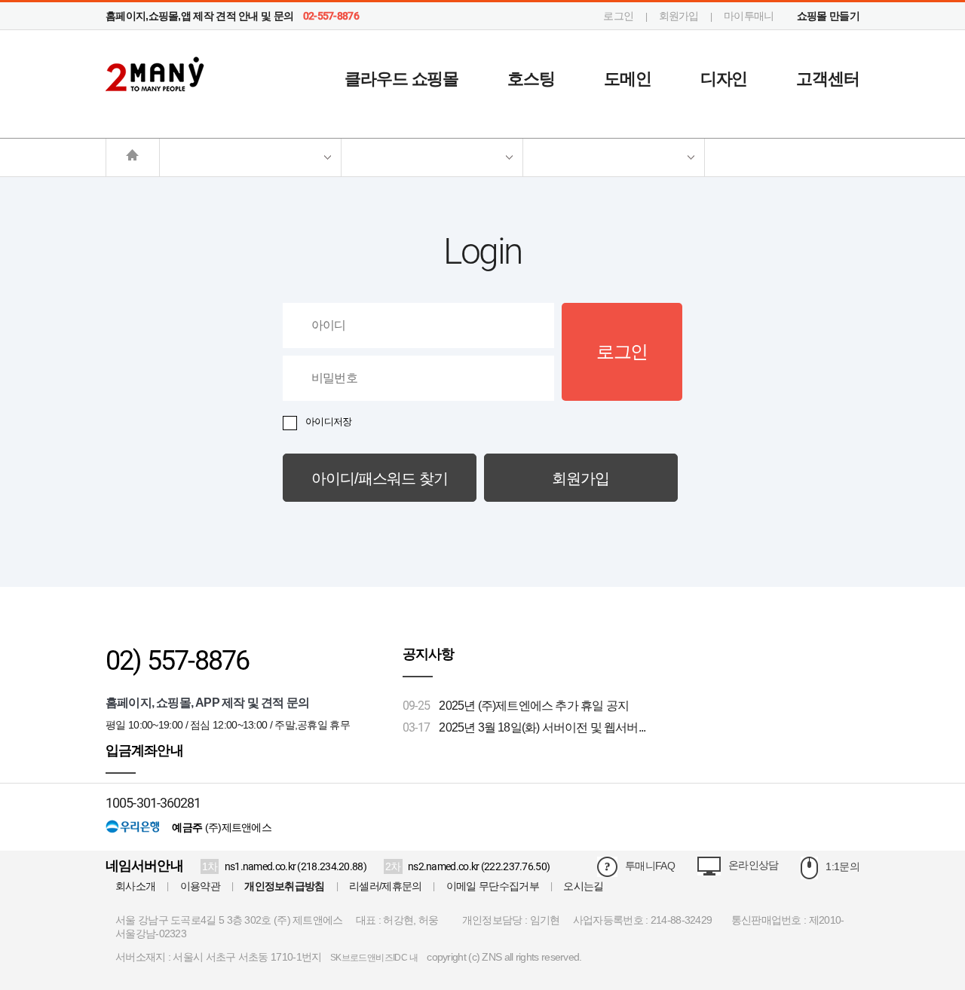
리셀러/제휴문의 (385, 886)
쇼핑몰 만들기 (828, 16)
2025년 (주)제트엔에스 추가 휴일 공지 (534, 705)
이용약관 (200, 886)
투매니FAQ (650, 866)
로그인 (618, 16)
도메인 (627, 78)
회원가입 (679, 16)
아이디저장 (328, 421)
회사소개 (135, 886)
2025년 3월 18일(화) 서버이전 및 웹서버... (542, 727)
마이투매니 (749, 16)
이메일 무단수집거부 (492, 886)
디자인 (724, 78)
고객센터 (827, 78)
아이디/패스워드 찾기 (379, 478)
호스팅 (531, 78)
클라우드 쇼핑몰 (401, 78)
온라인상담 (753, 865)
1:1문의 (842, 866)
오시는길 (583, 886)
